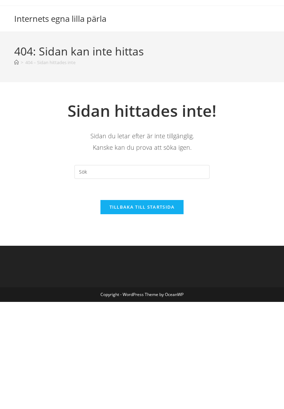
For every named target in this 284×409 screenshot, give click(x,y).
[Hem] (16, 62)
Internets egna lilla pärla (60, 18)
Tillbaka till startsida (142, 207)
